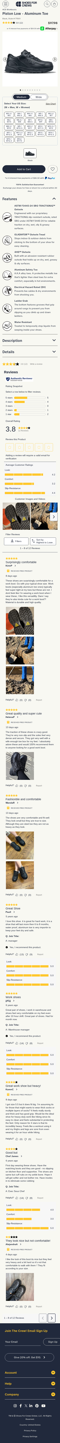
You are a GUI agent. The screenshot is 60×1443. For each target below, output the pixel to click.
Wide (39, 97)
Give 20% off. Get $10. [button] (27, 1357)
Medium (21, 97)
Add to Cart (24, 169)
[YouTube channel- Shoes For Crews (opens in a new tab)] (43, 1406)
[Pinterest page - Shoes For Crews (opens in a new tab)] (37, 1406)
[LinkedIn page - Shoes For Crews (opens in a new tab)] (31, 1406)
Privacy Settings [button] (30, 1436)
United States (34, 1425)
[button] (30, 199)
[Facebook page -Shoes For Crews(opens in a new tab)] (22, 1406)
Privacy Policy (30, 1430)
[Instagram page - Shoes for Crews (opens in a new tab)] (16, 1406)
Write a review (36, 364)
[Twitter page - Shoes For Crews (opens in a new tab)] (26, 1406)
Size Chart (51, 103)
